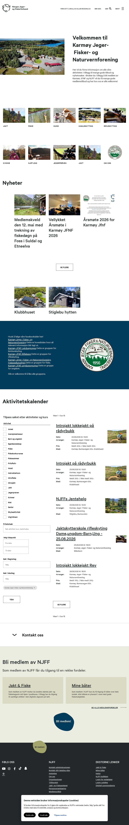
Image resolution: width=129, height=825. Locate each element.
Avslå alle (43, 815)
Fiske (10, 448)
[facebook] (14, 768)
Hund (10, 468)
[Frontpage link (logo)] (6, 8)
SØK (106, 8)
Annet (10, 429)
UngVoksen (13, 517)
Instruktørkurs (14, 473)
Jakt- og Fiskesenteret (58, 785)
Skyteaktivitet (14, 512)
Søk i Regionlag (9, 559)
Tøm (12, 599)
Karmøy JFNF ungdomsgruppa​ (23, 365)
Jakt (10, 487)
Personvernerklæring (57, 788)
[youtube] (3, 768)
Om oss (52, 776)
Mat (9, 502)
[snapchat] (25, 768)
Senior (10, 507)
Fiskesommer (13, 458)
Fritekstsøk (8, 524)
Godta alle (30, 815)
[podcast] (3, 774)
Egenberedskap (14, 443)
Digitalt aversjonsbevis (105, 785)
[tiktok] (20, 768)
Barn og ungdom (15, 438)
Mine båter (100, 770)
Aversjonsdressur (15, 434)
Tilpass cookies (60, 815)
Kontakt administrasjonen (59, 767)
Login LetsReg (102, 782)
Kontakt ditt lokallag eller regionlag (59, 772)
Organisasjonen (55, 779)
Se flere (64, 267)
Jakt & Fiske (101, 767)
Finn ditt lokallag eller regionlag (75, 8)
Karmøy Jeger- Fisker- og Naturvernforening (20, 341)
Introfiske (12, 478)
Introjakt (11, 482)
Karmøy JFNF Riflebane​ (19, 353)
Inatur (98, 773)
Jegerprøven (13, 492)
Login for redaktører (104, 779)
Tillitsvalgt (53, 782)
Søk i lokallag (8, 573)
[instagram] (9, 768)
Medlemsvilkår (55, 791)
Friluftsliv (12, 463)
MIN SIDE (98, 8)
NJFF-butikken (102, 776)
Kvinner (11, 497)
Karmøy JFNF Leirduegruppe (22, 348)
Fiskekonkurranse (15, 453)
